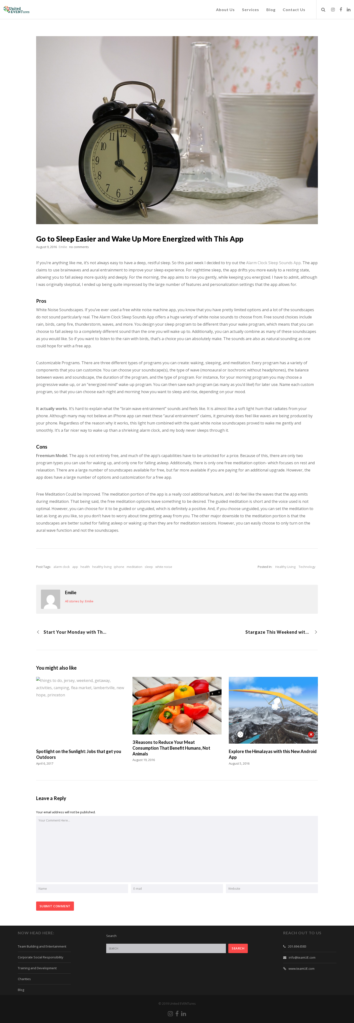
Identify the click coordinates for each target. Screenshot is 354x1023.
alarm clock (61, 567)
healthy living (101, 567)
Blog (21, 990)
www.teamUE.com (301, 968)
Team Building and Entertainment (42, 946)
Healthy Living (285, 567)
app (75, 567)
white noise (163, 567)
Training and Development (37, 968)
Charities (24, 979)
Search (111, 936)
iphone (119, 567)
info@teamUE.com (302, 957)
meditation (134, 567)
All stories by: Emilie (79, 601)
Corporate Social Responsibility (40, 957)
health (85, 567)
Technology (307, 567)
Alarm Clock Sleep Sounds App (273, 262)
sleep (149, 567)
